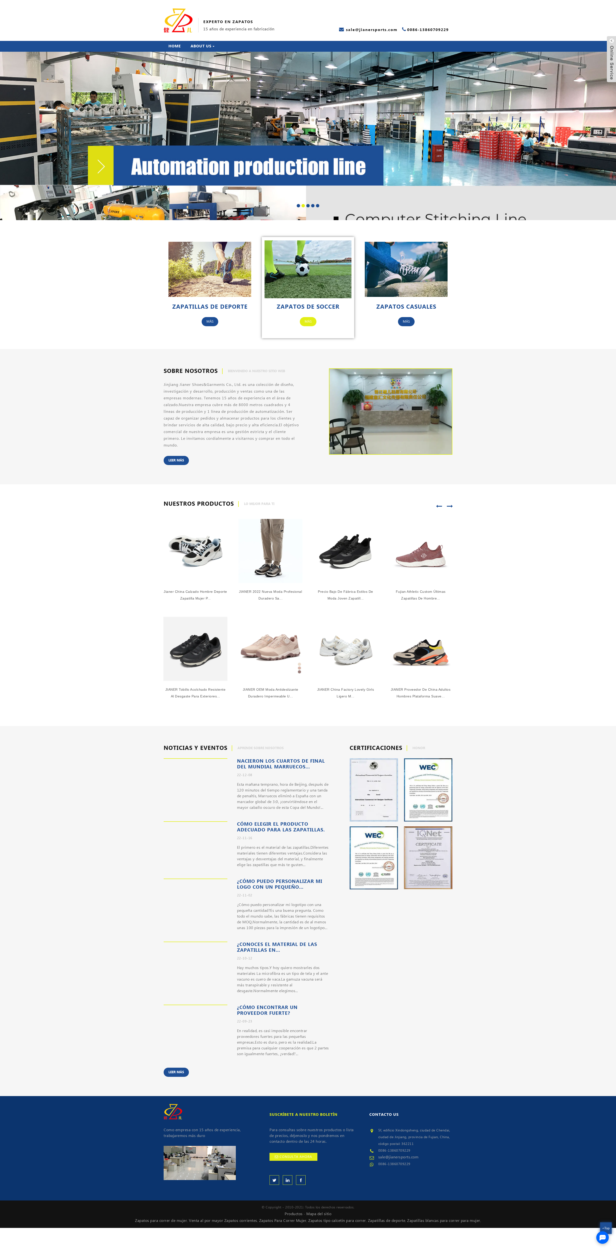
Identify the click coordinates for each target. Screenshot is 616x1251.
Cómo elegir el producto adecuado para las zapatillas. (281, 827)
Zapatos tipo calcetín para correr (337, 1221)
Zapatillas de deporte (210, 307)
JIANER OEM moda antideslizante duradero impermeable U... (270, 693)
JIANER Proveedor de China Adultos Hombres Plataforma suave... (421, 693)
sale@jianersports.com (398, 1157)
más (209, 321)
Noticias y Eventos (195, 748)
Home (174, 46)
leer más (176, 460)
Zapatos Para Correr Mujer (283, 1221)
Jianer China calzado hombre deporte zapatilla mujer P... (195, 595)
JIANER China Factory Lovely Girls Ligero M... (345, 693)
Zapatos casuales (406, 307)
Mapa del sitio (318, 1214)
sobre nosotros (191, 371)
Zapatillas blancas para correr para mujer (443, 1221)
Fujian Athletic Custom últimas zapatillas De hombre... (421, 595)
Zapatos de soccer (308, 307)
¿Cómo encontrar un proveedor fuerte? (267, 1010)
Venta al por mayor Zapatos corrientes (223, 1221)
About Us (201, 46)
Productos (294, 1214)
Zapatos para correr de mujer (161, 1221)
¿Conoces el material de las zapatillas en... (277, 947)
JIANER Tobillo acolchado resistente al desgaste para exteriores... (195, 693)
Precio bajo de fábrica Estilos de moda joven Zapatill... (345, 595)
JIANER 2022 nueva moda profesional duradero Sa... (270, 595)
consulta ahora (296, 1157)
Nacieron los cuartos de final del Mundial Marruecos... (281, 764)
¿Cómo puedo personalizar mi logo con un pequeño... (279, 884)
